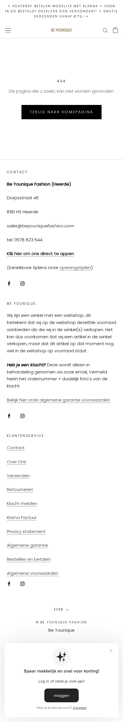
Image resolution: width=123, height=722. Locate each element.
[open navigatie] (8, 30)
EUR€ (59, 609)
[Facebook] (9, 283)
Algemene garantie (27, 545)
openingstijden (75, 267)
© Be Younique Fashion (61, 622)
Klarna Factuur (22, 517)
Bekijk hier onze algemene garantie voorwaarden (58, 400)
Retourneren (20, 489)
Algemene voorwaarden (32, 573)
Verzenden (18, 476)
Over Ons (16, 462)
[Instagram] (22, 283)
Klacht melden (22, 503)
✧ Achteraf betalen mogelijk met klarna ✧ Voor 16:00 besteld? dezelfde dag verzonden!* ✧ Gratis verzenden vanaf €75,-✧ (61, 11)
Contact (16, 448)
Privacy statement (26, 531)
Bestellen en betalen (29, 559)
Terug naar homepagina (61, 112)
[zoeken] (105, 30)
